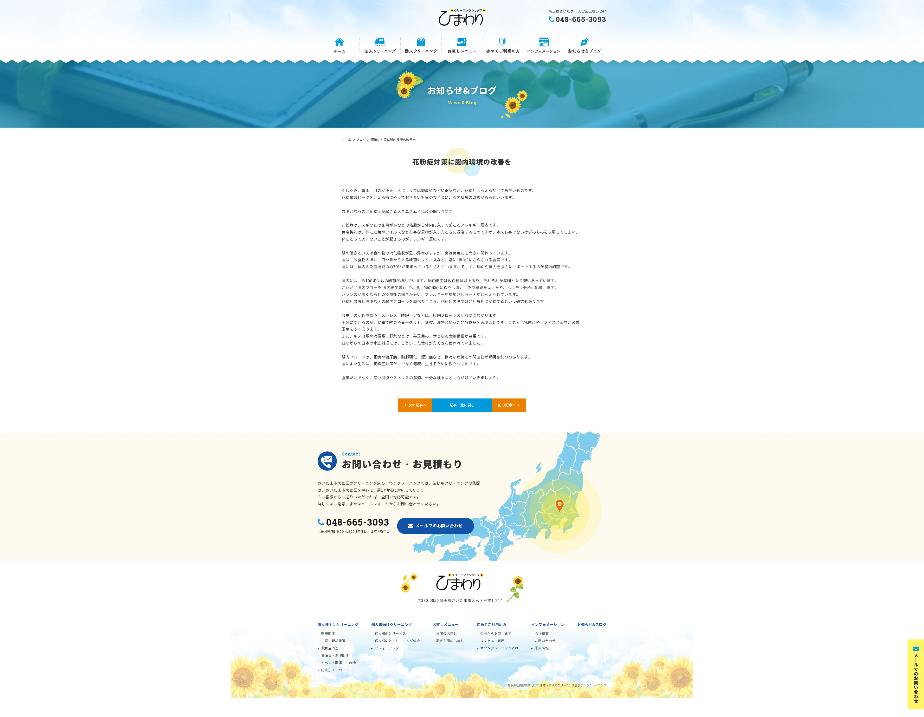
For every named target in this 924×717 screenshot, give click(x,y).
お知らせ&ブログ (591, 624)
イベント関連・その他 (338, 663)
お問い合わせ (545, 641)
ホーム (346, 140)
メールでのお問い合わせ (438, 525)
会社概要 (542, 634)
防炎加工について (335, 670)
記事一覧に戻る (462, 405)
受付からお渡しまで (496, 634)
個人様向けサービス (390, 634)
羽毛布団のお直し (450, 641)
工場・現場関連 (333, 641)
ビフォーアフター (389, 648)
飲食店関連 (330, 648)
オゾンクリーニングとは (499, 648)
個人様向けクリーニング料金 (397, 641)
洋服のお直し (446, 634)
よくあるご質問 (492, 641)
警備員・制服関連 (335, 656)
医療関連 (328, 634)
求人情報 (542, 648)
